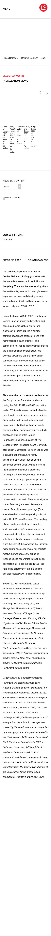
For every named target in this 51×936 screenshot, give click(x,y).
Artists (6, 187)
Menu (6, 8)
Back (43, 58)
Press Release (10, 58)
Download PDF (38, 260)
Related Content (29, 58)
